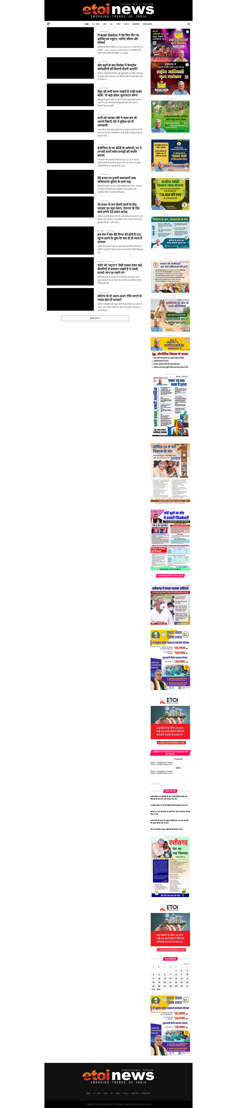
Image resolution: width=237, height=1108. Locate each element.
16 (182, 979)
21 (170, 982)
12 (159, 979)
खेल (111, 24)
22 (176, 982)
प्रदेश (105, 24)
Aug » (159, 989)
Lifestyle (136, 24)
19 (159, 982)
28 (170, 986)
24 (187, 982)
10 (187, 975)
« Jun (153, 989)
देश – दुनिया (96, 24)
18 (153, 982)
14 (170, 979)
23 (182, 982)
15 (176, 979)
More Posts (95, 318)
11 (153, 979)
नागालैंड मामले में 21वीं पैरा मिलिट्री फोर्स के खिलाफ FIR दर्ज (169, 805)
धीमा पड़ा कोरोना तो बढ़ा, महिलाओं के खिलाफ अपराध (167, 829)
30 (182, 986)
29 (176, 986)
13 (165, 979)
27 (165, 986)
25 (153, 986)
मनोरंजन (126, 24)
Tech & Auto (147, 24)
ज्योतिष (118, 24)
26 (159, 986)
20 (165, 982)
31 (187, 986)
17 (187, 979)
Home (87, 24)
